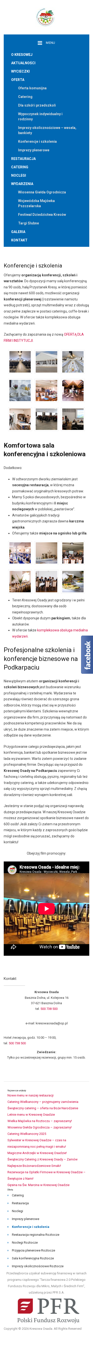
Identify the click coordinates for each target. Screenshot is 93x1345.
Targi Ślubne (28, 223)
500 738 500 (49, 1009)
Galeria (18, 232)
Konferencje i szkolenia (37, 141)
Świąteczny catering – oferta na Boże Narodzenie (42, 1108)
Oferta (17, 80)
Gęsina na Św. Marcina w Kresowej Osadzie (38, 1185)
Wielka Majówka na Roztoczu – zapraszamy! (39, 1121)
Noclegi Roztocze (25, 1242)
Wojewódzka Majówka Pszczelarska (36, 203)
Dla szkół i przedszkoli (37, 105)
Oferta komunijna (32, 88)
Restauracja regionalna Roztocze (35, 1234)
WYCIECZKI (20, 71)
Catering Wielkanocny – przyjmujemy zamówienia (42, 1102)
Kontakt (19, 240)
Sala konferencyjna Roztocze (33, 1258)
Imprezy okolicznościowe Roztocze (37, 1266)
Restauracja (23, 159)
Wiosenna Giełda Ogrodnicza (42, 192)
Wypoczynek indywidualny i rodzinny (40, 116)
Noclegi (18, 175)
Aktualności (23, 63)
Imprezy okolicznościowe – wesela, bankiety (47, 130)
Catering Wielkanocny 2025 (26, 1134)
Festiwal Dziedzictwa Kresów (42, 215)
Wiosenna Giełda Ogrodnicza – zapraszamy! (39, 1127)
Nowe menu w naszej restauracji (30, 1095)
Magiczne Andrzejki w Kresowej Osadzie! (37, 1153)
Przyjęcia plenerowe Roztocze (33, 1250)
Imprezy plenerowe (33, 150)
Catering (25, 97)
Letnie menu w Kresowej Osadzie (31, 1114)
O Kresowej (21, 55)
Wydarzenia (22, 184)
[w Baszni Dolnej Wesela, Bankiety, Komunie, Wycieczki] (46, 17)
